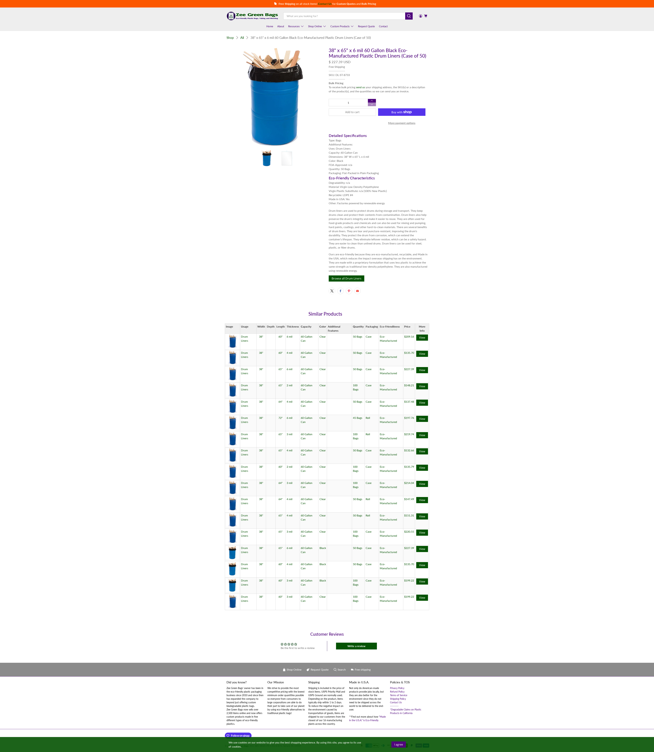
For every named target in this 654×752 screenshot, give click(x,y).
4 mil (289, 352)
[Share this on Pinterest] (349, 291)
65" (280, 369)
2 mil (289, 385)
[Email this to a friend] (357, 291)
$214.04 (409, 482)
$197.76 (409, 417)
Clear (323, 336)
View (422, 337)
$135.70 (409, 352)
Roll (368, 417)
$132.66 (409, 450)
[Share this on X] (332, 291)
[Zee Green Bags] (252, 16)
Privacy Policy (397, 688)
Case (368, 336)
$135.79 (409, 466)
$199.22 (409, 580)
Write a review (356, 646)
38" (261, 336)
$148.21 (409, 385)
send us (360, 87)
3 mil (289, 434)
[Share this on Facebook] (340, 291)
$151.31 (409, 515)
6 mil (289, 336)
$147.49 (409, 499)
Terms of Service (398, 695)
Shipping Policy (398, 698)
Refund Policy (397, 691)
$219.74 (409, 434)
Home (269, 26)
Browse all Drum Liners (346, 278)
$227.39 (409, 369)
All (242, 37)
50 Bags (357, 336)
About (280, 26)
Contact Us (396, 702)
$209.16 (409, 336)
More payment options (401, 123)
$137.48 (409, 401)
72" (280, 417)
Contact (383, 26)
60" (280, 336)
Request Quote (366, 26)
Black (323, 547)
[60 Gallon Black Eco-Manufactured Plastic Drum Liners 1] (276, 97)
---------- (394, 705)
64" (280, 401)
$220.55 (409, 531)
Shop (230, 37)
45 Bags (357, 417)
